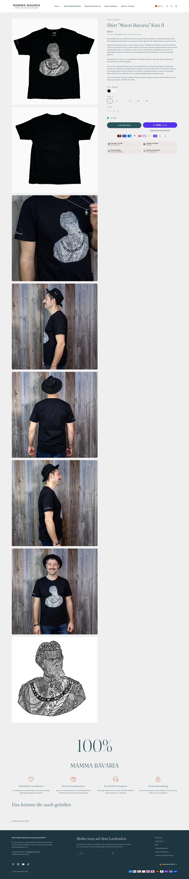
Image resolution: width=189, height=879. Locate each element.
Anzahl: (109, 107)
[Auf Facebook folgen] (13, 864)
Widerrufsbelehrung (162, 852)
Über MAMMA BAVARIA (72, 6)
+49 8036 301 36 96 (32, 852)
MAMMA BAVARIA (113, 20)
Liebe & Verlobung (110, 6)
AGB (156, 845)
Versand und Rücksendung (164, 855)
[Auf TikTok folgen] (28, 864)
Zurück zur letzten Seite (20, 821)
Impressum (158, 838)
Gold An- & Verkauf (128, 6)
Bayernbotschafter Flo (93, 6)
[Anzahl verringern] (110, 111)
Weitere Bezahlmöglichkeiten (160, 130)
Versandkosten (118, 34)
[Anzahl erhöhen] (118, 111)
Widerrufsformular (161, 848)
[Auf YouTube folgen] (23, 864)
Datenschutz (159, 841)
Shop (56, 6)
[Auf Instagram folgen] (18, 864)
